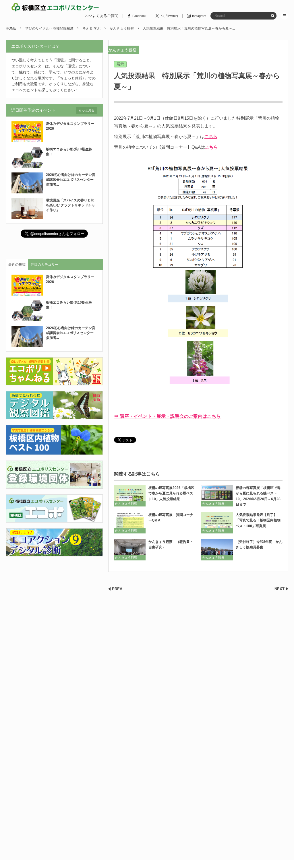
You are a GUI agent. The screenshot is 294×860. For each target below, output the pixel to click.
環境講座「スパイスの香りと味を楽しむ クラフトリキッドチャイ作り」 (70, 205)
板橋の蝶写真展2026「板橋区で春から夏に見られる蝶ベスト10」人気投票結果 (171, 493)
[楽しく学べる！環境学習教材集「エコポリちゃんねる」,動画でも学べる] (54, 382)
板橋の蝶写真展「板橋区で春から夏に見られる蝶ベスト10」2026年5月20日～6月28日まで (258, 496)
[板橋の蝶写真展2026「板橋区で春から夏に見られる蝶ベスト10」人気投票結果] (130, 495)
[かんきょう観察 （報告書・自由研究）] (130, 549)
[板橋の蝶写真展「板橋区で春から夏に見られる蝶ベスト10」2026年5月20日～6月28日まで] (217, 495)
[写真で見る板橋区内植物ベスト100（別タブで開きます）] (54, 451)
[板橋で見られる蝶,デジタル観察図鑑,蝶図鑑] (54, 416)
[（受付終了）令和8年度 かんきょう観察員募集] (217, 549)
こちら (210, 136)
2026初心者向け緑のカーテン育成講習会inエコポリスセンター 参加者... (71, 180)
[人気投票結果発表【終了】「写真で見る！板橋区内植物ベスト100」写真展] (217, 522)
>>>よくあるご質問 (101, 15)
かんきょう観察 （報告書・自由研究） (170, 544)
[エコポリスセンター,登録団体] (54, 485)
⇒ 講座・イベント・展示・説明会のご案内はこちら (167, 416)
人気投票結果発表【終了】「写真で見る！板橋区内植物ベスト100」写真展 (258, 520)
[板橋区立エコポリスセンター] (55, 7)
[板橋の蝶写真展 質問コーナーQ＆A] (130, 522)
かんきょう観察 (122, 50)
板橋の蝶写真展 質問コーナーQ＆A (170, 517)
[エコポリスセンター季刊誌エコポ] (54, 519)
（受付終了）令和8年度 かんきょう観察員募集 (259, 544)
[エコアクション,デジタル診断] (54, 553)
